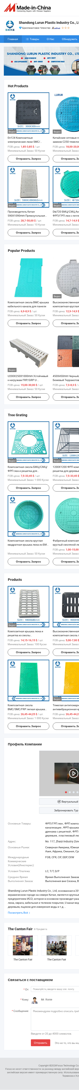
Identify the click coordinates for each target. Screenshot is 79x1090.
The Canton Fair (22, 959)
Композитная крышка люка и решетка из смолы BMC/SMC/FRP (25, 635)
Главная (13, 39)
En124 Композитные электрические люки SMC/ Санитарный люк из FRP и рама (27, 141)
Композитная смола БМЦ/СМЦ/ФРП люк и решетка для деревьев (28, 471)
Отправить (40, 1042)
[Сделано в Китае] (28, 7)
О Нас (50, 39)
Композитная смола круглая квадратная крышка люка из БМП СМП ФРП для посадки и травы (28, 544)
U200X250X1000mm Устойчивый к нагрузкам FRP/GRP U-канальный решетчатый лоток (28, 380)
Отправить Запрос (28, 158)
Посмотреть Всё (18, 912)
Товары (34, 39)
